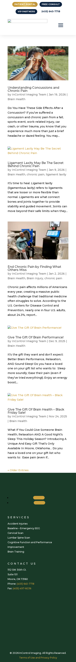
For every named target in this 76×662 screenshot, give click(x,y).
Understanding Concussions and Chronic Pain (33, 89)
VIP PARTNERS (26, 11)
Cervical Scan (15, 533)
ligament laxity (56, 174)
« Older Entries (18, 470)
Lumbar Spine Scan (19, 537)
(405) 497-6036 (22, 588)
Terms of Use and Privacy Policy (38, 657)
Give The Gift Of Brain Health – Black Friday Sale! (36, 411)
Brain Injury (35, 278)
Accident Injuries (17, 523)
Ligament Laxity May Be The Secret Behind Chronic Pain (36, 164)
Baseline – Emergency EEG (24, 528)
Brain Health (16, 99)
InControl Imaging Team (29, 94)
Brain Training (16, 551)
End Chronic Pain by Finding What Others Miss (34, 268)
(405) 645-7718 (51, 11)
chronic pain (35, 174)
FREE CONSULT (51, 4)
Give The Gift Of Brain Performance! (36, 337)
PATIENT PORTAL (24, 4)
